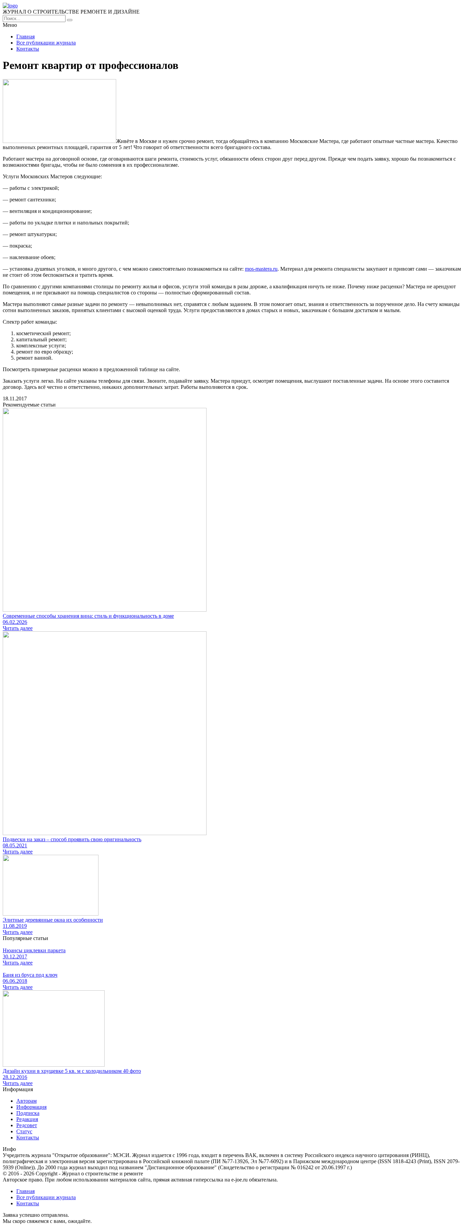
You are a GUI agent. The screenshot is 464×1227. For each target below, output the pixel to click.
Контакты (27, 49)
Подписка (27, 1113)
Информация (31, 1107)
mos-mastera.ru (261, 269)
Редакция (27, 1119)
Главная (25, 36)
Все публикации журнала (46, 43)
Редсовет (26, 1125)
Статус (24, 1131)
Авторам (26, 1101)
